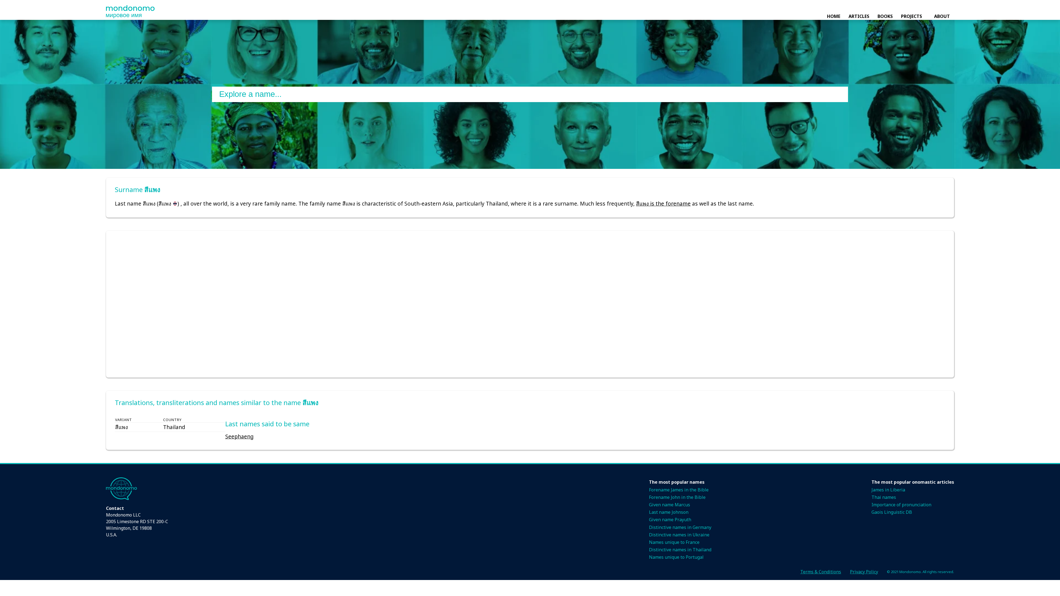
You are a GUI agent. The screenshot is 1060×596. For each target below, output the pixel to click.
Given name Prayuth (670, 520)
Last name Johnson (668, 512)
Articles (859, 16)
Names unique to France (674, 542)
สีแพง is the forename (663, 203)
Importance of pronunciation (901, 505)
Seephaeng (239, 436)
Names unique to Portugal (676, 557)
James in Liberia (888, 490)
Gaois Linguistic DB (891, 512)
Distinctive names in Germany (680, 527)
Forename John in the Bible (677, 497)
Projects (911, 16)
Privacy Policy (864, 572)
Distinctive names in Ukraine (679, 535)
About (942, 16)
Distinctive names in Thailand (680, 550)
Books (885, 16)
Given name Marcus (669, 505)
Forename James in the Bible (679, 490)
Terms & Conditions (820, 572)
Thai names (883, 497)
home (833, 16)
